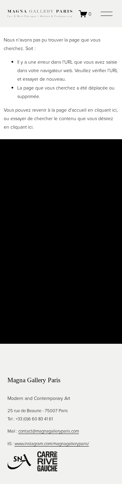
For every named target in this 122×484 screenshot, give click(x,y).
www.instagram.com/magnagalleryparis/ (52, 443)
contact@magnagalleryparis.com (48, 431)
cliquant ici (106, 110)
